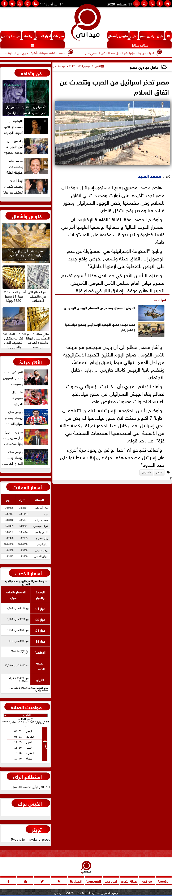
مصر (133, 186)
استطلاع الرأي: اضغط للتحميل (31, 786)
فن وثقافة (31, 73)
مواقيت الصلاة (26, 706)
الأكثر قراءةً (31, 361)
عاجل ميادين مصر (144, 66)
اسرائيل (145, 472)
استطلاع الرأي (27, 776)
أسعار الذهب (28, 573)
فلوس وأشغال (27, 216)
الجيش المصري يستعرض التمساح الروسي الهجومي (99, 307)
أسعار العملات (27, 487)
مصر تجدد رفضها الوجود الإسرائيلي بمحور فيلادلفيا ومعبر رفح (100, 326)
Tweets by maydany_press (30, 839)
